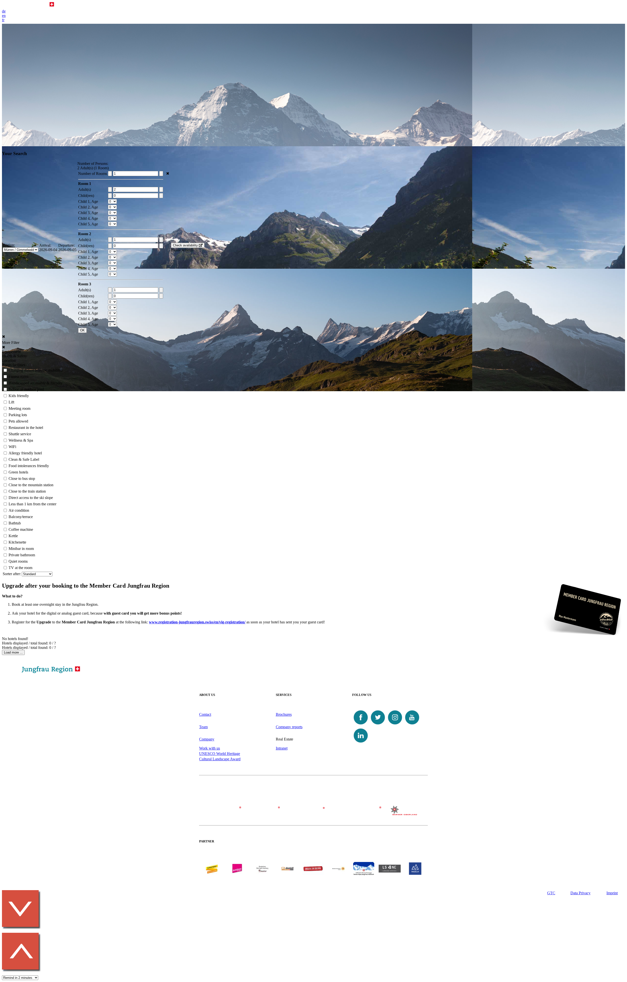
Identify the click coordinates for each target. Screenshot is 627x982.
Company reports (289, 727)
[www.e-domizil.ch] (287, 874)
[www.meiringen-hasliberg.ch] (262, 874)
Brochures (284, 714)
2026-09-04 (48, 250)
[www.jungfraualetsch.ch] (363, 874)
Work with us (209, 748)
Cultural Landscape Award (220, 759)
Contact (205, 714)
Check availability (186, 245)
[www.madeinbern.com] (313, 874)
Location (9, 360)
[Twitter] (377, 725)
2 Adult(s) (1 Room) (93, 168)
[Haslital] (405, 814)
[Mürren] (313, 813)
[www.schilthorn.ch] (237, 874)
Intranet (282, 748)
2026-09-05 (67, 250)
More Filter (10, 342)
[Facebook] (360, 725)
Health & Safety (14, 356)
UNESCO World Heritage (219, 754)
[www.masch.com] (415, 874)
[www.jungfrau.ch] (211, 869)
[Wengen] (268, 813)
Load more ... (13, 652)
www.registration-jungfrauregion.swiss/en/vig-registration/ (197, 622)
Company (206, 739)
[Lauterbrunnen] (359, 813)
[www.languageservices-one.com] (390, 871)
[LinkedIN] (360, 743)
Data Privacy (580, 893)
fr (3, 20)
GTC (551, 893)
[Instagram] (395, 725)
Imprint (612, 893)
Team (203, 727)
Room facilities (13, 365)
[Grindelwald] (222, 813)
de (4, 11)
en (4, 15)
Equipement (11, 352)
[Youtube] (412, 725)
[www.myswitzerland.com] (338, 874)
